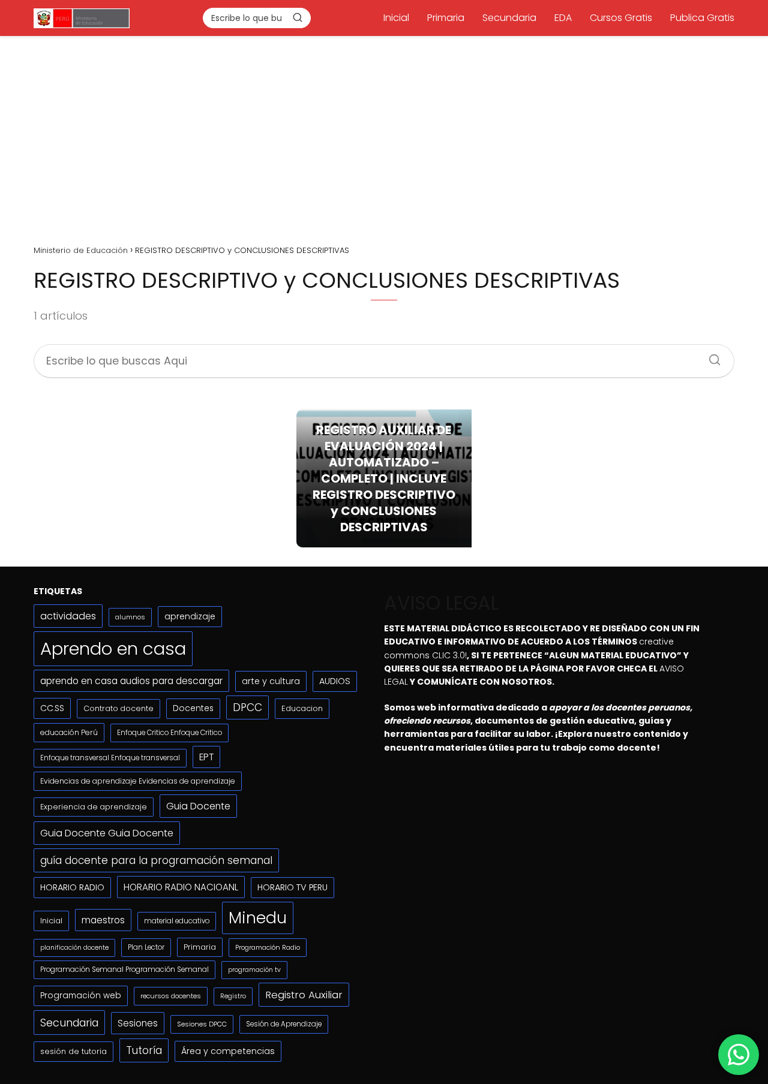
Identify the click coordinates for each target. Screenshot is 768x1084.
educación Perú (69, 732)
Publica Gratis (702, 18)
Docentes (193, 708)
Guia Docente (198, 806)
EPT (206, 757)
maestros (103, 920)
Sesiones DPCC (202, 1024)
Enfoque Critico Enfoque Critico (169, 732)
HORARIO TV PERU (292, 887)
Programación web (80, 995)
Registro (233, 996)
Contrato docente (118, 708)
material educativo (176, 921)
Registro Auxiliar (304, 994)
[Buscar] (297, 17)
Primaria (445, 18)
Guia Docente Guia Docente (106, 833)
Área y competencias (228, 1051)
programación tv (254, 969)
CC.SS (52, 708)
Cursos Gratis (621, 18)
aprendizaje (189, 616)
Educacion (302, 708)
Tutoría (144, 1050)
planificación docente (74, 947)
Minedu (258, 918)
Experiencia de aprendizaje (93, 807)
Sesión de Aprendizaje (284, 1024)
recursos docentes (170, 996)
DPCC (247, 707)
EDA (563, 18)
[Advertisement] (384, 136)
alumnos (130, 617)
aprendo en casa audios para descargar (131, 681)
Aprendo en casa (113, 648)
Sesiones (138, 1023)
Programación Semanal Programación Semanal (124, 969)
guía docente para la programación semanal (156, 860)
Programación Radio (267, 947)
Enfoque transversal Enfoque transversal (110, 758)
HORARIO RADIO (72, 887)
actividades (68, 616)
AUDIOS (334, 681)
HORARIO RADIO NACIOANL (181, 887)
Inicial (396, 18)
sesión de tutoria (73, 1051)
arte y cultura (271, 681)
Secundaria (509, 18)
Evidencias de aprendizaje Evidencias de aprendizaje (137, 781)
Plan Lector (146, 947)
